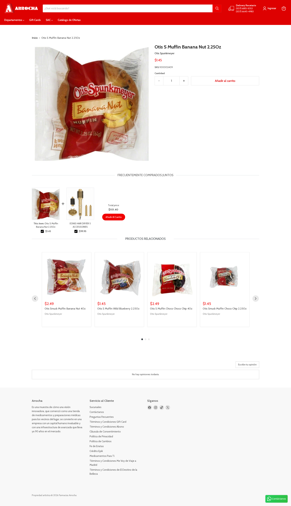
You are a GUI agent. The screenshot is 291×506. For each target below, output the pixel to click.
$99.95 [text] (82, 231)
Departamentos (13, 20)
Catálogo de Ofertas (69, 20)
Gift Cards (35, 20)
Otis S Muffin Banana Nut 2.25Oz (46, 225)
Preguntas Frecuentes (102, 416)
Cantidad (160, 73)
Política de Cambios (100, 441)
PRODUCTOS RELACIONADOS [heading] (145, 239)
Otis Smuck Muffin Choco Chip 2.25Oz (225, 308)
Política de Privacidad (101, 436)
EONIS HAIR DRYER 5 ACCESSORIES (80, 225)
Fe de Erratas (97, 446)
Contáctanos (97, 412)
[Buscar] (217, 8)
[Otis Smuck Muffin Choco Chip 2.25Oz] (225, 277)
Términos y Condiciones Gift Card (108, 421)
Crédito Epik (96, 451)
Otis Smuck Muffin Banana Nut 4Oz (65, 308)
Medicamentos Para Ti (102, 456)
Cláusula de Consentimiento (105, 431)
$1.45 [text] (48, 231)
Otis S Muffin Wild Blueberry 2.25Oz (118, 308)
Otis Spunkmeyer (164, 53)
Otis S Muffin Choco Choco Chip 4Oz (171, 308)
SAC (48, 20)
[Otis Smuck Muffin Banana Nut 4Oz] (67, 277)
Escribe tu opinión (247, 364)
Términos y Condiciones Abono (107, 426)
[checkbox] (42, 231)
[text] (145, 175)
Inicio (35, 37)
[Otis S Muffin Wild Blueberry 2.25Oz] (119, 277)
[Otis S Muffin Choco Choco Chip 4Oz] (172, 277)
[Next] (255, 298)
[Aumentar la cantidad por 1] (184, 81)
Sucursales (95, 407)
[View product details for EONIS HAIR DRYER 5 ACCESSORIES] (80, 204)
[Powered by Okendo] (47, 366)
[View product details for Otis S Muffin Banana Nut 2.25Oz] (46, 204)
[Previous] (35, 298)
